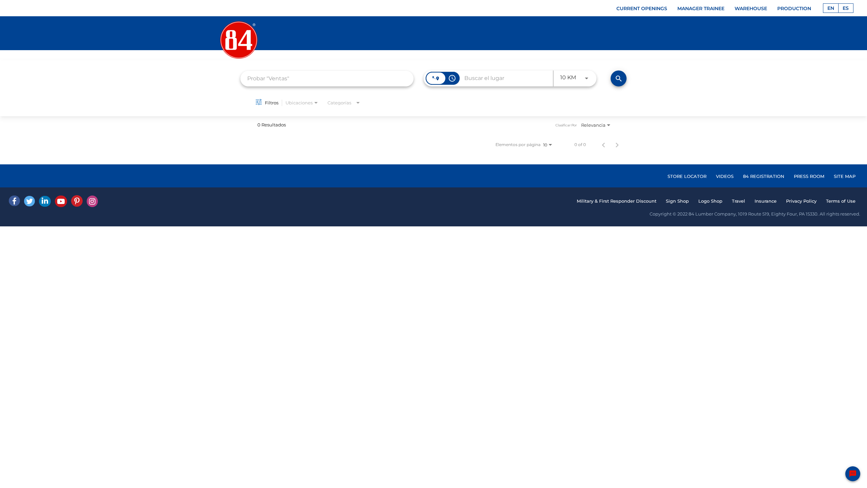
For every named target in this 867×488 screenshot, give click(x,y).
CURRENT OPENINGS (641, 8)
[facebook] (14, 201)
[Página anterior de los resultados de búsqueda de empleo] (603, 144)
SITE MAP (844, 176)
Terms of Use (840, 201)
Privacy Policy (801, 201)
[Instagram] (92, 201)
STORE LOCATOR (687, 176)
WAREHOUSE (751, 8)
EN (830, 8)
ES (846, 8)
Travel (738, 201)
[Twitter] (29, 201)
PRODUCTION (794, 8)
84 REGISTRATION (763, 176)
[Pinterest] (77, 201)
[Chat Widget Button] (852, 473)
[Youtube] (61, 201)
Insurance (766, 201)
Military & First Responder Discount (616, 201)
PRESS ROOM (809, 176)
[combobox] (327, 78)
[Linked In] (45, 201)
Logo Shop (710, 201)
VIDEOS (725, 176)
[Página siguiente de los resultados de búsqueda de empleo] (617, 144)
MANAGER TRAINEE (700, 8)
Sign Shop (677, 201)
